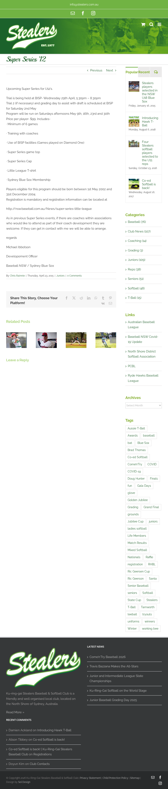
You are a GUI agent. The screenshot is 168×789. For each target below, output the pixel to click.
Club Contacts (40, 764)
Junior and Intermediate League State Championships (116, 678)
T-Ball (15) (134, 298)
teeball (132, 614)
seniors (132, 593)
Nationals (134, 557)
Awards (133, 435)
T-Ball (132, 607)
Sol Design (24, 782)
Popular (132, 72)
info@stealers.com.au (84, 4)
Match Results (137, 543)
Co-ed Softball (138, 457)
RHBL (152, 564)
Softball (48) (136, 288)
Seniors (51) (136, 279)
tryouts (147, 614)
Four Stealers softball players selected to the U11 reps (150, 153)
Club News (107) (139, 231)
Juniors (60, 275)
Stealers (152, 600)
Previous (96, 70)
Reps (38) (134, 269)
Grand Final (151, 507)
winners (150, 621)
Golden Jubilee (138, 500)
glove (131, 493)
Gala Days (144, 485)
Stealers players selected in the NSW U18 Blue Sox (150, 92)
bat (130, 443)
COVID (152, 464)
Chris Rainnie (17, 275)
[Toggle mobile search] (151, 24)
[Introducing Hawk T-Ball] (134, 118)
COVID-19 (134, 471)
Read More (14, 712)
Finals (154, 478)
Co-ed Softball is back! (149, 184)
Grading (133, 507)
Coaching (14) (137, 241)
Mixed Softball (137, 550)
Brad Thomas (137, 450)
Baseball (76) (137, 222)
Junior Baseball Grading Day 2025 (113, 700)
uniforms (133, 621)
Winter (132, 628)
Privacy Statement (90, 778)
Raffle (149, 557)
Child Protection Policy (115, 778)
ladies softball (137, 528)
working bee (150, 628)
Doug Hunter (136, 478)
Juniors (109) (136, 260)
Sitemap (135, 778)
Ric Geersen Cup (139, 571)
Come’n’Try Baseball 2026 (108, 657)
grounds (133, 514)
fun (130, 485)
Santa (153, 578)
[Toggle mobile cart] (143, 24)
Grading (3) (135, 250)
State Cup (134, 600)
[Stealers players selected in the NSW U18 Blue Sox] (134, 84)
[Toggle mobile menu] (160, 24)
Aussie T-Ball (136, 428)
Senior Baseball (138, 585)
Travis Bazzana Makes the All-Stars (114, 666)
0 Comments (74, 275)
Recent (144, 72)
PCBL (132, 366)
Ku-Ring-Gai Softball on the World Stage (118, 690)
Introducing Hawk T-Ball (150, 121)
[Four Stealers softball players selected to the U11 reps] (134, 142)
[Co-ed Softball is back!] (134, 181)
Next (109, 70)
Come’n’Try (135, 464)
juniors (153, 521)
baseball (149, 435)
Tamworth (147, 607)
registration (135, 564)
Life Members (137, 535)
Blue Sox (143, 443)
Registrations (42, 754)
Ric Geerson (136, 578)
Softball (147, 593)
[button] (9, 340)
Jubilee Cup (136, 521)
